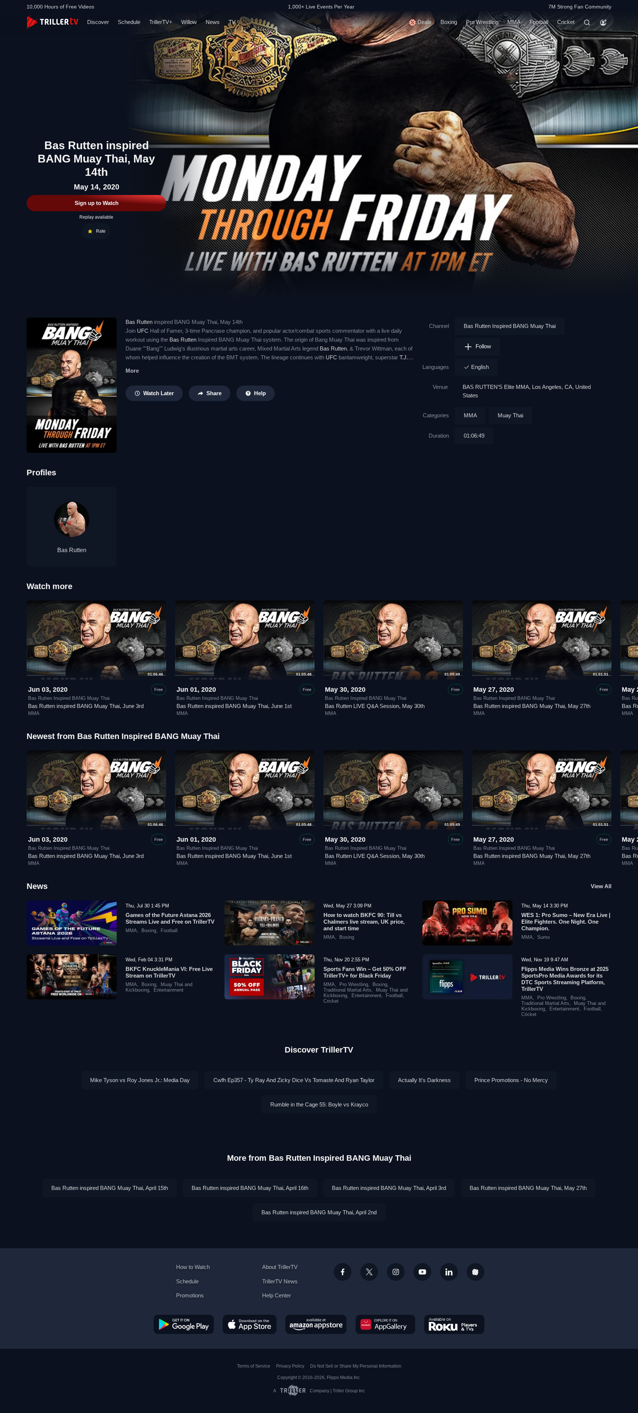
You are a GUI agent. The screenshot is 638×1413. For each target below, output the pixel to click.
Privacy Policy (290, 1366)
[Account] (603, 22)
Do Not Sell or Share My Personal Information (355, 1366)
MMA (514, 22)
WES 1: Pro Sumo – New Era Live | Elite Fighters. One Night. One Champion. (565, 921)
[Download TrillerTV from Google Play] (184, 1324)
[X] (369, 1272)
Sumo (543, 937)
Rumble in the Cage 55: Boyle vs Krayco (319, 1104)
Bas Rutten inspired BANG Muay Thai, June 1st (234, 706)
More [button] (132, 370)
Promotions (190, 1295)
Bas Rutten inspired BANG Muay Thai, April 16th (250, 1188)
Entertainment (168, 990)
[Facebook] (342, 1272)
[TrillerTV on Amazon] (316, 1324)
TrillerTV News (280, 1281)
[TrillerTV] (52, 22)
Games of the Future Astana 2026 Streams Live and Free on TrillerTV (170, 918)
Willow (189, 22)
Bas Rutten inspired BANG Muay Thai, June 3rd (86, 706)
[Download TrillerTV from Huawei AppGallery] (385, 1324)
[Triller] (475, 1272)
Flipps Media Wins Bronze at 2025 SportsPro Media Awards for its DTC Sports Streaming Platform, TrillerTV (564, 979)
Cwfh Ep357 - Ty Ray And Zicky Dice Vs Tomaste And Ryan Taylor (293, 1080)
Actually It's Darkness (424, 1080)
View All (601, 886)
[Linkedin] (449, 1272)
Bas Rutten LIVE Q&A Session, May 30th (375, 706)
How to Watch (193, 1267)
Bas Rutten (139, 322)
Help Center (276, 1295)
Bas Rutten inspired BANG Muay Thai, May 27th (531, 706)
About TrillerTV (280, 1267)
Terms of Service (253, 1366)
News (213, 22)
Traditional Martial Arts (347, 990)
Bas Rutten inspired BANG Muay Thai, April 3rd (389, 1188)
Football (538, 22)
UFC (142, 331)
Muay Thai (510, 415)
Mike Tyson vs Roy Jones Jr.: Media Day (140, 1080)
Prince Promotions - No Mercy (511, 1080)
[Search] (587, 22)
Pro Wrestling (482, 22)
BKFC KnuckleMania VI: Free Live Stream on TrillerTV (169, 972)
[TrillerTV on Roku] (454, 1324)
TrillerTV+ (160, 22)
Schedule (129, 22)
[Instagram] (396, 1272)
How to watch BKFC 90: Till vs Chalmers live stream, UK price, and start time (364, 921)
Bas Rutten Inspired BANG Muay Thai (510, 326)
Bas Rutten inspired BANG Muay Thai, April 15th (109, 1188)
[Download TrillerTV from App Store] (250, 1324)
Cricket (565, 22)
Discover (98, 22)
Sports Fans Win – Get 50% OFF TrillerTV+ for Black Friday (364, 972)
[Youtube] (422, 1272)
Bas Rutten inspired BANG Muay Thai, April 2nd (319, 1212)
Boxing (448, 22)
